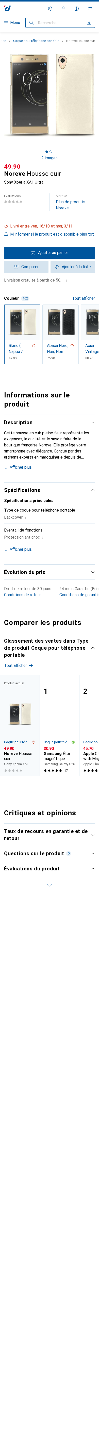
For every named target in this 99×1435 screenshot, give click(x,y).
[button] (49, 226)
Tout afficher (83, 298)
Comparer (30, 266)
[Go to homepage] (7, 8)
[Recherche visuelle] (89, 23)
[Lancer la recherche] (31, 23)
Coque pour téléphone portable (36, 41)
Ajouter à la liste (76, 266)
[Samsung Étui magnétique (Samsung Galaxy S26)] (59, 725)
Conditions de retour (22, 594)
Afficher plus (21, 467)
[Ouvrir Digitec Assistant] (77, 9)
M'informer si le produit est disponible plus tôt (52, 234)
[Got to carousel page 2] (51, 151)
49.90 (12, 166)
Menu (15, 22)
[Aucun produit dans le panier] (90, 9)
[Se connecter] (63, 9)
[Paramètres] (50, 9)
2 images (49, 158)
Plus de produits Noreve (70, 202)
